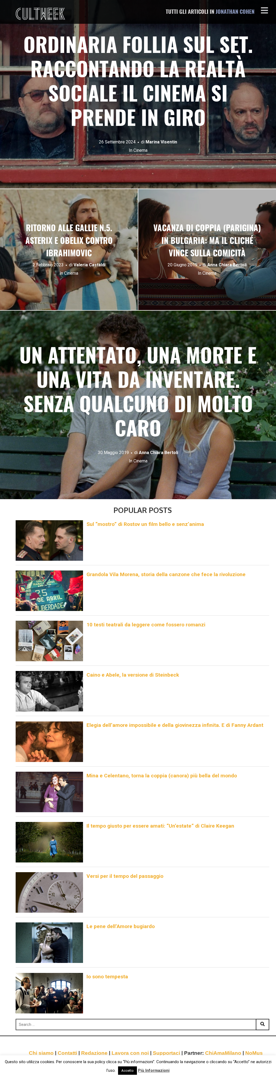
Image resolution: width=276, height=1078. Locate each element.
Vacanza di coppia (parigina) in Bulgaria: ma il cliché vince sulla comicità (207, 241)
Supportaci (166, 1053)
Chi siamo (41, 1053)
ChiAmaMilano (223, 1053)
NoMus (254, 1053)
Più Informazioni (154, 1070)
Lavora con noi (130, 1053)
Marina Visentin (161, 142)
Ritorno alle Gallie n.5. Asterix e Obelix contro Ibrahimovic (69, 241)
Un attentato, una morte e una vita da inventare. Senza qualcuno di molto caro (138, 394)
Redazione (94, 1053)
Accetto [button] (127, 1071)
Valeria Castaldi (89, 264)
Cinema (140, 150)
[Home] (41, 13)
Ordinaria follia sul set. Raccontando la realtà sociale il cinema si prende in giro (138, 83)
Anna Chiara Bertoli (227, 264)
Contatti (67, 1053)
